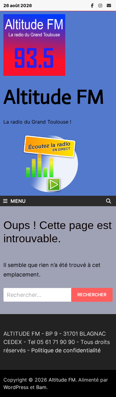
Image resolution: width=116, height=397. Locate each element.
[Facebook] (93, 5)
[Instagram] (101, 5)
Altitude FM (53, 97)
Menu (18, 201)
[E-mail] (109, 5)
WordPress (15, 387)
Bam (41, 387)
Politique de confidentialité (66, 350)
